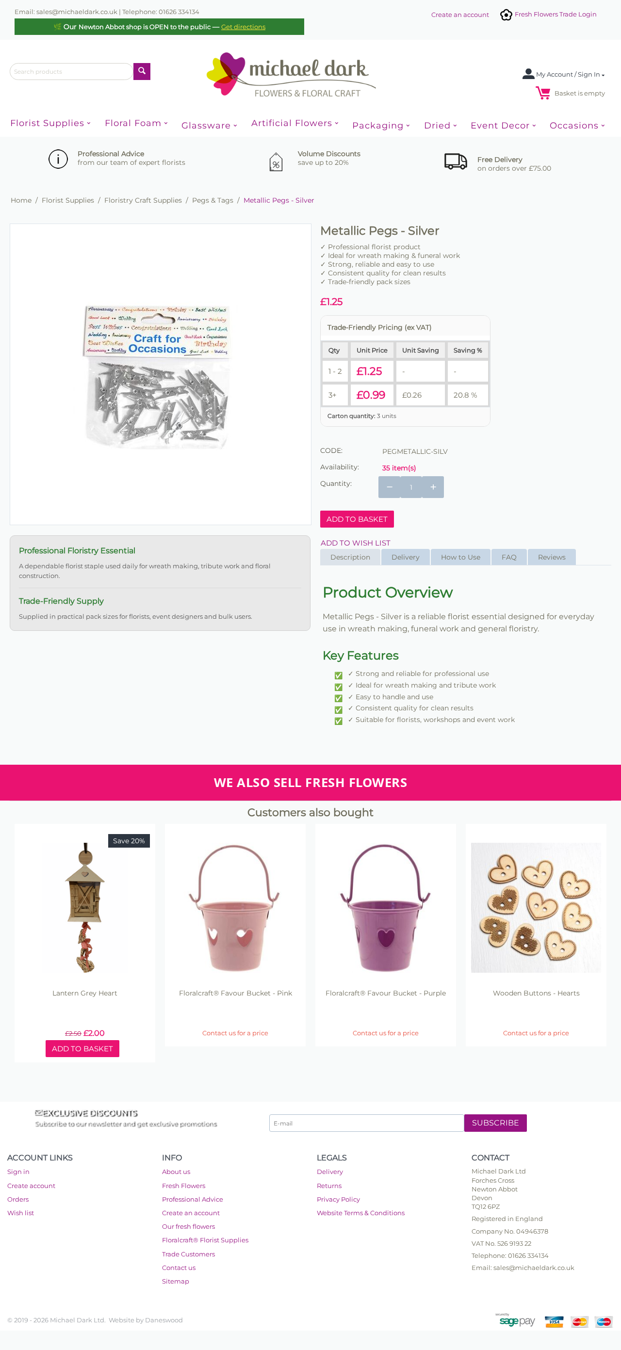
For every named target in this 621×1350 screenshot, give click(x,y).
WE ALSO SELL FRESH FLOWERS (310, 782)
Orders (18, 1199)
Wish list (20, 1213)
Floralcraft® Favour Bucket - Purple (386, 993)
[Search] (141, 71)
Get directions (243, 27)
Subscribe (495, 1122)
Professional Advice (192, 1199)
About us (176, 1171)
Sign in (18, 1171)
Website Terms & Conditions (361, 1213)
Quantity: (336, 483)
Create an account (460, 14)
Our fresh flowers (188, 1226)
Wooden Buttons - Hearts (536, 993)
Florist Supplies (68, 200)
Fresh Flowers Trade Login (555, 14)
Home (21, 200)
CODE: (331, 450)
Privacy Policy (338, 1199)
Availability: (339, 467)
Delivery (330, 1171)
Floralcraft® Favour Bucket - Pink (235, 993)
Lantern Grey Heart (84, 993)
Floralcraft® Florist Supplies (205, 1240)
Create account (31, 1185)
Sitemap (175, 1281)
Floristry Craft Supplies (143, 200)
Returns (329, 1185)
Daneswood (164, 1320)
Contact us (179, 1267)
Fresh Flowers (183, 1185)
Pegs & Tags (212, 200)
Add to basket (357, 519)
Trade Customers (188, 1254)
